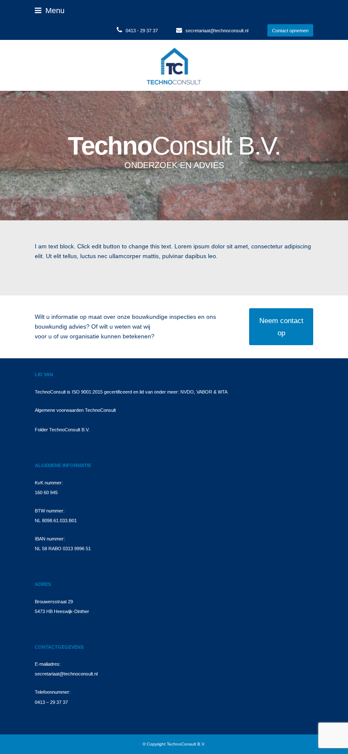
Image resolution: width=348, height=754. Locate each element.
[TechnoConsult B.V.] (173, 65)
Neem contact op (281, 326)
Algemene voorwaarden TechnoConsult (75, 410)
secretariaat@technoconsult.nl (216, 30)
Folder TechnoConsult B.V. (62, 429)
